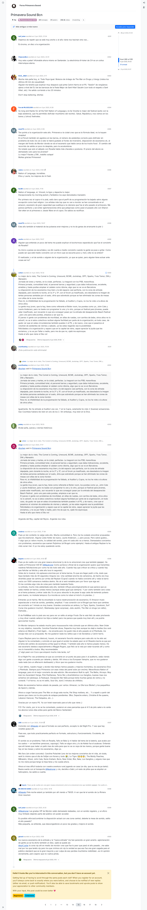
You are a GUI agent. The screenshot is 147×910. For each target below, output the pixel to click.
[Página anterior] (45, 904)
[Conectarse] (144, 3)
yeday (20, 424)
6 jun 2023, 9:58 (38, 836)
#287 (109, 189)
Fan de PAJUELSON (25, 107)
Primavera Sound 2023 (28, 20)
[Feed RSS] (83, 20)
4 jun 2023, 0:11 (41, 76)
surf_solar (22, 36)
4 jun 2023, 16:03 (38, 424)
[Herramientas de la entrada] (109, 50)
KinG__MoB (22, 76)
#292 (109, 365)
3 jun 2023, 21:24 (40, 36)
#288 (109, 223)
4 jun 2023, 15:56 (43, 365)
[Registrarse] (144, 7)
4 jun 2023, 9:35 (39, 129)
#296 (109, 559)
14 (73, 905)
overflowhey (23, 347)
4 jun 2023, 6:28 (47, 107)
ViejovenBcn (23, 57)
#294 (109, 445)
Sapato (21, 559)
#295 (109, 531)
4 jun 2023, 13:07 (39, 223)
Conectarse (29, 896)
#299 (109, 808)
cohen (20, 273)
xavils (20, 239)
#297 (109, 722)
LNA (19, 722)
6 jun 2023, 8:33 (40, 808)
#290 (109, 273)
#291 (109, 347)
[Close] (108, 873)
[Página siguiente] (101, 904)
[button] (3, 907)
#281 (109, 36)
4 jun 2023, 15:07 (38, 239)
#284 (109, 107)
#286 (109, 170)
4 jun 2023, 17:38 (39, 531)
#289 (109, 239)
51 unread (123, 64)
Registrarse (18, 896)
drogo (20, 445)
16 (84, 905)
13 (67, 905)
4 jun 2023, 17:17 (37, 445)
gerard (20, 836)
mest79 (21, 129)
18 (95, 905)
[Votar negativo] (105, 50)
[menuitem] (144, 3)
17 (90, 905)
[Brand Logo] (15, 5)
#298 (109, 789)
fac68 (20, 189)
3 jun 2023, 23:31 (43, 57)
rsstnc (20, 170)
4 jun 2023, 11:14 (37, 189)
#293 (109, 424)
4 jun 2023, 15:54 (43, 347)
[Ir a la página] (61, 904)
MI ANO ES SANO (24, 789)
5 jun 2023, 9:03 (38, 559)
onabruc (21, 531)
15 (78, 905)
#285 (109, 129)
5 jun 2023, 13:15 (46, 789)
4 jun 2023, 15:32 (38, 273)
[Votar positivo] (97, 50)
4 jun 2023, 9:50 (38, 170)
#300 (109, 836)
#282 (109, 57)
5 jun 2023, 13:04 (36, 722)
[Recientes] (3, 3)
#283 (109, 76)
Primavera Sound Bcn (41, 368)
